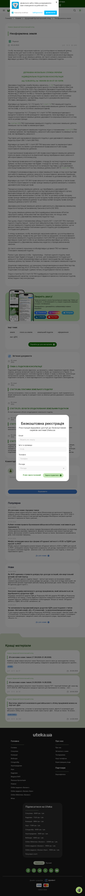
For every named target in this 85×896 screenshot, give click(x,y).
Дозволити (50, 12)
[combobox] (42, 468)
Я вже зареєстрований (32, 475)
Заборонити (37, 12)
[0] (79, 890)
